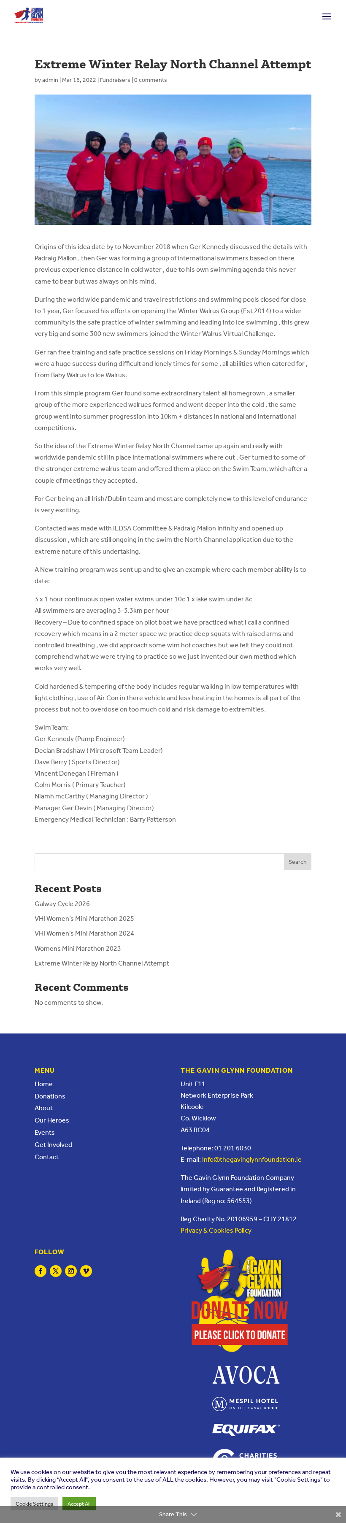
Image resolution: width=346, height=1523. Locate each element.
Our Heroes (52, 1120)
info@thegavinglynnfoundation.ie (252, 1159)
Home (44, 1084)
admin (50, 80)
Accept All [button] (79, 1504)
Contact (47, 1157)
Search (298, 862)
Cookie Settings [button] (34, 1504)
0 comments (150, 80)
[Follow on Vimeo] (86, 1271)
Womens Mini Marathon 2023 (78, 948)
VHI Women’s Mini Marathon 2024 (84, 933)
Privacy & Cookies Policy (216, 1230)
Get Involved (53, 1145)
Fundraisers (115, 80)
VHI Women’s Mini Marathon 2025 (84, 918)
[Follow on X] (56, 1271)
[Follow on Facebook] (40, 1271)
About (44, 1108)
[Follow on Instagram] (71, 1271)
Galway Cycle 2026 (62, 904)
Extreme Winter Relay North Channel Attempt (102, 963)
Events (45, 1132)
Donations (50, 1096)
